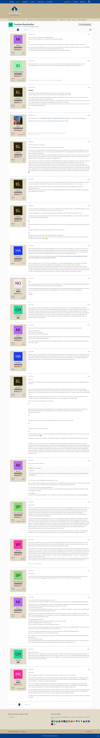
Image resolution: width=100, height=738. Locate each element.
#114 (89, 460)
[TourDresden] (69, 721)
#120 (89, 669)
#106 (89, 179)
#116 (89, 539)
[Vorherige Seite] (10, 30)
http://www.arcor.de (46, 118)
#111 (89, 325)
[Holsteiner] (82, 721)
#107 (89, 205)
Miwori (31, 90)
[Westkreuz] (74, 721)
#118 (89, 597)
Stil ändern (88, 731)
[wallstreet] (67, 721)
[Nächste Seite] (27, 30)
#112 (89, 351)
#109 (89, 278)
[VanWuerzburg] (57, 721)
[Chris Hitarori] (77, 721)
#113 (89, 376)
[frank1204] (87, 721)
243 (24, 29)
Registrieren (83, 1)
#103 (89, 87)
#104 (89, 115)
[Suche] (89, 1)
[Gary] (79, 721)
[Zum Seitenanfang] (97, 736)
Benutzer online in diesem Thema (18, 714)
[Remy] (65, 721)
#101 (89, 34)
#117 (89, 570)
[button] (67, 1)
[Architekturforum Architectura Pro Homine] (50, 10)
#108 (89, 245)
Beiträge (13, 52)
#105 (89, 141)
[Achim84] (89, 721)
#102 (89, 61)
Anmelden (75, 1)
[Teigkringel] (55, 721)
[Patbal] (60, 721)
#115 (89, 502)
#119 (89, 649)
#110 (89, 305)
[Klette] (84, 721)
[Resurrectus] (72, 721)
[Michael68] (52, 721)
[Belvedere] (52, 724)
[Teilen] (90, 30)
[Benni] (62, 721)
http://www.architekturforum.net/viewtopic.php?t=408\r (73, 256)
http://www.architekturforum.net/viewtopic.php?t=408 (41, 257)
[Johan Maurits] (55, 724)
